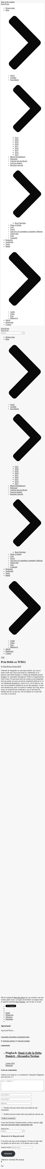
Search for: (5, 331)
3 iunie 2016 (10, 1063)
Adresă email (6, 1147)
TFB (2, 657)
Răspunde (9, 1065)
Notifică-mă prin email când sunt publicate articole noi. (24, 1114)
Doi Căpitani (20, 1002)
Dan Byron (5, 4)
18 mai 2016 (16, 666)
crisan (3, 1037)
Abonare (8, 1153)
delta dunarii (9, 1037)
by (6, 666)
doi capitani (18, 1037)
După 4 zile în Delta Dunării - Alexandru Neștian (24, 1054)
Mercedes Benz (19, 998)
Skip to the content (8, 2)
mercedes (26, 1037)
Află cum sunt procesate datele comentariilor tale (22, 1124)
